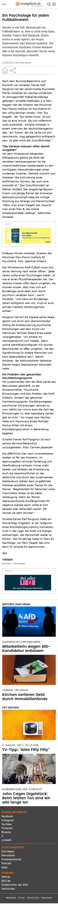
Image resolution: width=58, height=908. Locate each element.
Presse (21, 898)
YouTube (6, 824)
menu (4, 4)
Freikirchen (8, 888)
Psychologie (19, 563)
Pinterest (7, 828)
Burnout (6, 563)
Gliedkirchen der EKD (14, 884)
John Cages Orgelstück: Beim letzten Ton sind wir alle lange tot (26, 798)
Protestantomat (11, 859)
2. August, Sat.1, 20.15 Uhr (20, 745)
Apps (4, 867)
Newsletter (8, 855)
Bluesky (6, 832)
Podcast (6, 863)
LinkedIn (6, 840)
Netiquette (11, 898)
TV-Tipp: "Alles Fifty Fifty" (25, 750)
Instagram (7, 820)
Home (5, 70)
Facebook (7, 816)
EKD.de (6, 880)
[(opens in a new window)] (28, 235)
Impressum (46, 898)
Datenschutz (33, 898)
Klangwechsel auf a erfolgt (22, 789)
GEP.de (5, 876)
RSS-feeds (7, 851)
